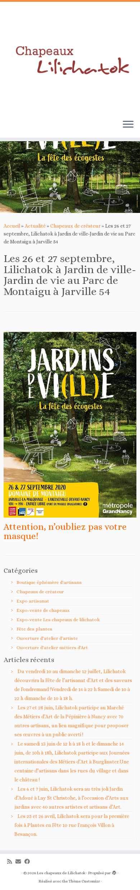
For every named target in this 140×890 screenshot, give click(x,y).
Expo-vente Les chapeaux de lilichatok (58, 619)
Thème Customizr (84, 881)
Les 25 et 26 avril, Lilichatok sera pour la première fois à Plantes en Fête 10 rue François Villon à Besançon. (71, 825)
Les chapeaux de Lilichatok (61, 873)
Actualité (35, 226)
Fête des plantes (34, 629)
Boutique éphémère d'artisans (49, 582)
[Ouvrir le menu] (128, 124)
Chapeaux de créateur (75, 226)
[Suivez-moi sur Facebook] (28, 862)
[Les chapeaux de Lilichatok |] (70, 57)
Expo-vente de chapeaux (43, 610)
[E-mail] (19, 862)
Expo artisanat (33, 601)
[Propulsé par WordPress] (114, 871)
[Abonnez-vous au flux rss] (11, 862)
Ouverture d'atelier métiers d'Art (52, 647)
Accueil (12, 226)
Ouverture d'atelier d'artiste (47, 638)
